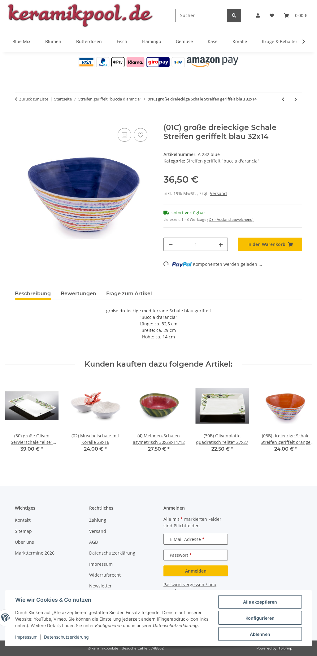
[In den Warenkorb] (20, 119)
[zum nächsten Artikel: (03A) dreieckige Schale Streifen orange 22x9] (295, 99)
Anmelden (195, 571)
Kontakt (23, 520)
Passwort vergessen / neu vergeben (189, 588)
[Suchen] (234, 15)
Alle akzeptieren (260, 602)
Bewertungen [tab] (78, 294)
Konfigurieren (260, 618)
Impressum (26, 637)
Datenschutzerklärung (66, 637)
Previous (15, 420)
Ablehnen (260, 634)
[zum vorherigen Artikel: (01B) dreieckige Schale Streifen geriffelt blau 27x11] (283, 99)
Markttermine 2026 (34, 553)
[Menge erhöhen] (221, 244)
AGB (93, 542)
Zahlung (97, 520)
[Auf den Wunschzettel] (140, 135)
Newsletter (100, 586)
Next (302, 420)
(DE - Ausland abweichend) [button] (230, 219)
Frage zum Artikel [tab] (129, 294)
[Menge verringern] (170, 244)
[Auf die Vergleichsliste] (124, 135)
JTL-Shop (284, 648)
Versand (218, 193)
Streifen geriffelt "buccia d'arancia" (222, 161)
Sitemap (23, 531)
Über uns (24, 542)
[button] (258, 15)
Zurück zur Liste (33, 99)
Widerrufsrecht (105, 575)
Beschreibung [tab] (33, 294)
